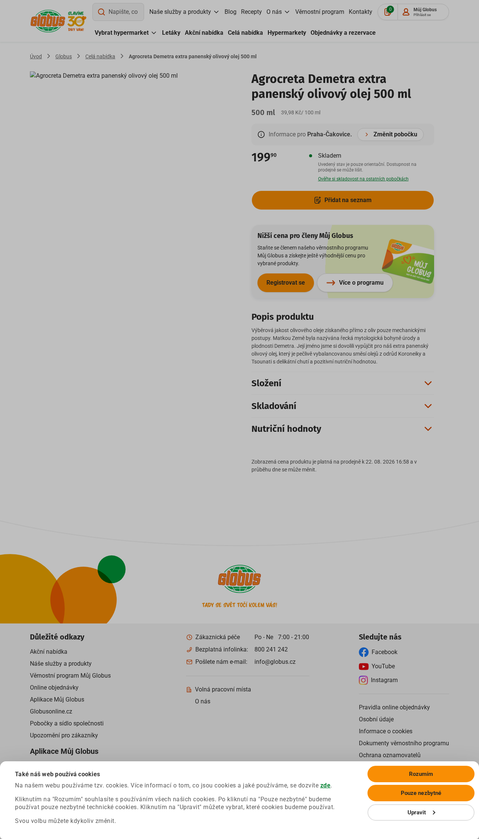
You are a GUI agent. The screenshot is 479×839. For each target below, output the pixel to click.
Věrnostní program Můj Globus (70, 675)
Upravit (417, 812)
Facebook (384, 652)
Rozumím (421, 774)
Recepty (251, 11)
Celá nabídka (245, 32)
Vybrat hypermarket (122, 32)
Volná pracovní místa (223, 689)
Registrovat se (285, 282)
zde (325, 785)
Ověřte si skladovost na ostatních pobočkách (363, 179)
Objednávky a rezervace (343, 32)
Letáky (171, 32)
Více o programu (361, 282)
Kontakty (360, 11)
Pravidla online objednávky (394, 707)
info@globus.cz (275, 661)
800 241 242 (271, 649)
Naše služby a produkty (180, 11)
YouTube (383, 666)
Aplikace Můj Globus (57, 699)
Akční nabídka (204, 32)
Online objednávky (54, 687)
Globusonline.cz (51, 711)
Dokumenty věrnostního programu (404, 743)
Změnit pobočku (395, 134)
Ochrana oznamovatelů (390, 755)
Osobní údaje (376, 719)
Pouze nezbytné (421, 793)
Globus (63, 56)
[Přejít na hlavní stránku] (48, 21)
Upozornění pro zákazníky (64, 735)
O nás (274, 11)
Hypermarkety (287, 32)
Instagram (384, 680)
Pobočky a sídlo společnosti (67, 723)
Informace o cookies (385, 731)
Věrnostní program (319, 11)
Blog (231, 11)
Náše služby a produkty (61, 663)
